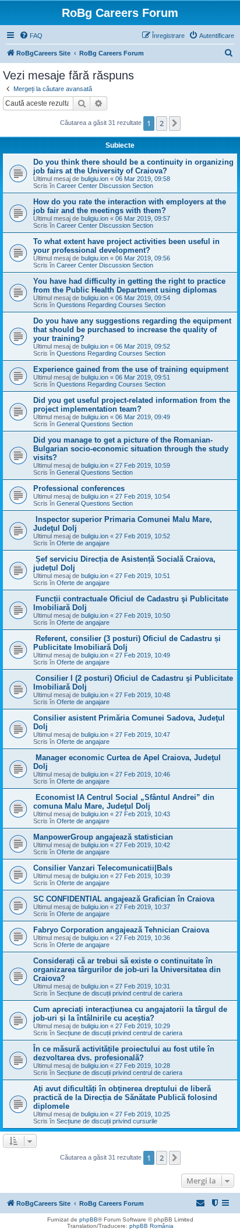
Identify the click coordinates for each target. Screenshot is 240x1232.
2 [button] (162, 123)
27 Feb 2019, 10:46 (142, 774)
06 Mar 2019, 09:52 (142, 346)
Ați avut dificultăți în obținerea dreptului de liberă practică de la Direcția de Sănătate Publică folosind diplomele (125, 1097)
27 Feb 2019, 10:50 (142, 615)
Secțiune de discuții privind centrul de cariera (119, 993)
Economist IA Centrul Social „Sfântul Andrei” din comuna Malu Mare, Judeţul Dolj (123, 801)
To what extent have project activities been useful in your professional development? (126, 246)
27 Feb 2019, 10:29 (142, 1025)
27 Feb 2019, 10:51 (142, 575)
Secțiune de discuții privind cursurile (107, 1121)
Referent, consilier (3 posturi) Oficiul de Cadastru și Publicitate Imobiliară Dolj (127, 643)
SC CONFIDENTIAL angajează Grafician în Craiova (123, 899)
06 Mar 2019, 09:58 (142, 178)
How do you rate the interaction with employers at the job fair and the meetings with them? (129, 206)
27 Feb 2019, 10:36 (142, 937)
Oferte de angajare (83, 543)
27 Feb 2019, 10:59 (142, 465)
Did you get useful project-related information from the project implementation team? (131, 404)
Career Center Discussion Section (105, 185)
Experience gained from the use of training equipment (130, 369)
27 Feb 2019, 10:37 (142, 906)
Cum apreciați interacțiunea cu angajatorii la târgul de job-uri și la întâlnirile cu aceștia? (130, 1013)
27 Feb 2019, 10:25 (142, 1114)
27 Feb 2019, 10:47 (142, 734)
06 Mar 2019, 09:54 (142, 297)
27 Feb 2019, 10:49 (142, 655)
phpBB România (151, 1226)
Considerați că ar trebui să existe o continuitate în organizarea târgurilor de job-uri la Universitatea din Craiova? (127, 969)
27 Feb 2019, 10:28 (142, 1065)
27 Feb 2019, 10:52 (142, 536)
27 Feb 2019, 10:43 (142, 813)
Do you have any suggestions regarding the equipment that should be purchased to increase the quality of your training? (132, 329)
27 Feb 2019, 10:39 (142, 875)
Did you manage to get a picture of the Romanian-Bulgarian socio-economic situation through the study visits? (130, 449)
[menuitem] (31, 36)
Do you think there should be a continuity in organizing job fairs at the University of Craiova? (133, 166)
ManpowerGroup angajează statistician (103, 837)
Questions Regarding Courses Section (111, 304)
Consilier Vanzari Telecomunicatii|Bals (102, 868)
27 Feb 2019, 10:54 (142, 496)
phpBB (88, 1219)
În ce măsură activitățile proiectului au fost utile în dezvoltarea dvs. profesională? (123, 1053)
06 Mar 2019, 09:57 (142, 218)
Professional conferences (79, 488)
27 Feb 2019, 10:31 (142, 986)
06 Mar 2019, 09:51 (142, 377)
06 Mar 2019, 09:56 (142, 258)
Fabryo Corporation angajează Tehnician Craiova (121, 929)
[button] (175, 123)
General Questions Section (95, 423)
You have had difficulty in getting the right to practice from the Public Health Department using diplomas (129, 285)
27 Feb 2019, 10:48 (142, 694)
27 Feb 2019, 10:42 (142, 844)
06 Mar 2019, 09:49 (142, 416)
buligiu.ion (94, 178)
